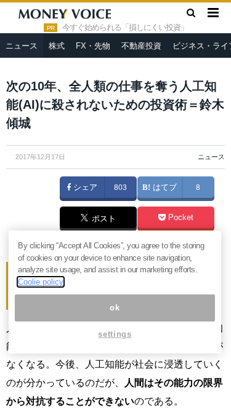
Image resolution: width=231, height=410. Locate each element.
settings (114, 334)
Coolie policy (40, 281)
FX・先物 (93, 45)
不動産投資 (141, 45)
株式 (57, 45)
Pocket (179, 217)
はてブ (163, 187)
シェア (84, 187)
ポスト (102, 219)
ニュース (22, 45)
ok (115, 307)
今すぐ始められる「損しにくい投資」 (125, 27)
